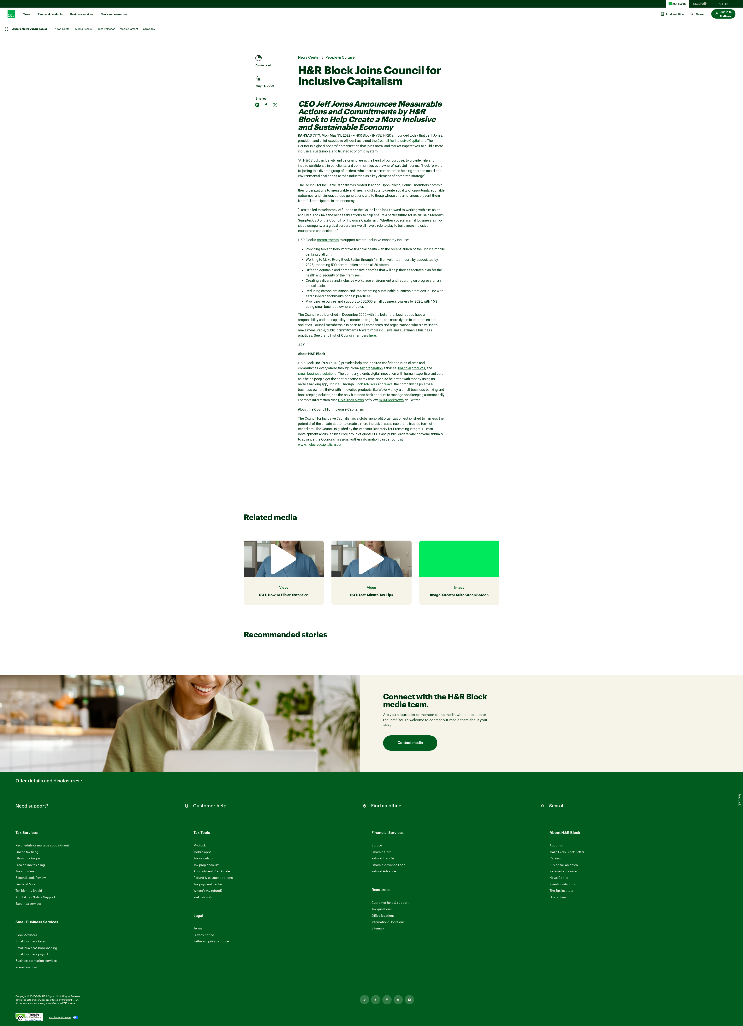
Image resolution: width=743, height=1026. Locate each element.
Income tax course (563, 871)
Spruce (334, 384)
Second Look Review (30, 877)
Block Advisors (365, 384)
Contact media (410, 743)
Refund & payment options (213, 877)
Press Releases (106, 28)
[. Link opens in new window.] (29, 1017)
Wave (388, 384)
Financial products (50, 14)
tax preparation (371, 368)
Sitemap (378, 928)
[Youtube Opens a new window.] (398, 999)
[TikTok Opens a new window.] (364, 999)
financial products (411, 368)
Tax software (24, 871)
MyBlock (199, 845)
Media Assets (83, 28)
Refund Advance (384, 871)
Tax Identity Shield (28, 890)
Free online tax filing (30, 865)
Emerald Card (381, 852)
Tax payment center (207, 884)
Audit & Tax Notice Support (35, 897)
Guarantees (558, 897)
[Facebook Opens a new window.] (375, 999)
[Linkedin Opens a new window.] (409, 999)
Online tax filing (26, 852)
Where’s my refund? (208, 890)
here (372, 335)
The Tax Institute (562, 891)
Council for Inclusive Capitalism (401, 141)
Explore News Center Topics (29, 29)
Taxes (26, 14)
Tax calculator (203, 858)
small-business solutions (317, 373)
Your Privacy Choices (60, 1017)
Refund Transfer (383, 858)
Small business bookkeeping (36, 948)
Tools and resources (114, 14)
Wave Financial (26, 967)
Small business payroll (31, 954)
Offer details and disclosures (47, 780)
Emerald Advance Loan (388, 865)
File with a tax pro (28, 858)
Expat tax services (28, 904)
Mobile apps (202, 852)
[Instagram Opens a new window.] (387, 999)
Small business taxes (30, 941)
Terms (197, 928)
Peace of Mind (25, 884)
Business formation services (36, 960)
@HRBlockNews (391, 400)
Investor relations (562, 884)
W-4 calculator (204, 897)
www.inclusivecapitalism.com (320, 444)
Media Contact (129, 28)
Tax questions (382, 909)
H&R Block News (351, 400)
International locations (388, 922)
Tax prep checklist (206, 865)
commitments (328, 240)
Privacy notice (203, 935)
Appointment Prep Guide (211, 871)
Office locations (383, 916)
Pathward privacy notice (211, 941)
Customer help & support (390, 903)
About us (556, 845)
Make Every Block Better (567, 852)
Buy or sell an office (564, 865)
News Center (62, 28)
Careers (555, 858)
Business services (81, 14)
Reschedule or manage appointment (42, 845)
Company (149, 28)
